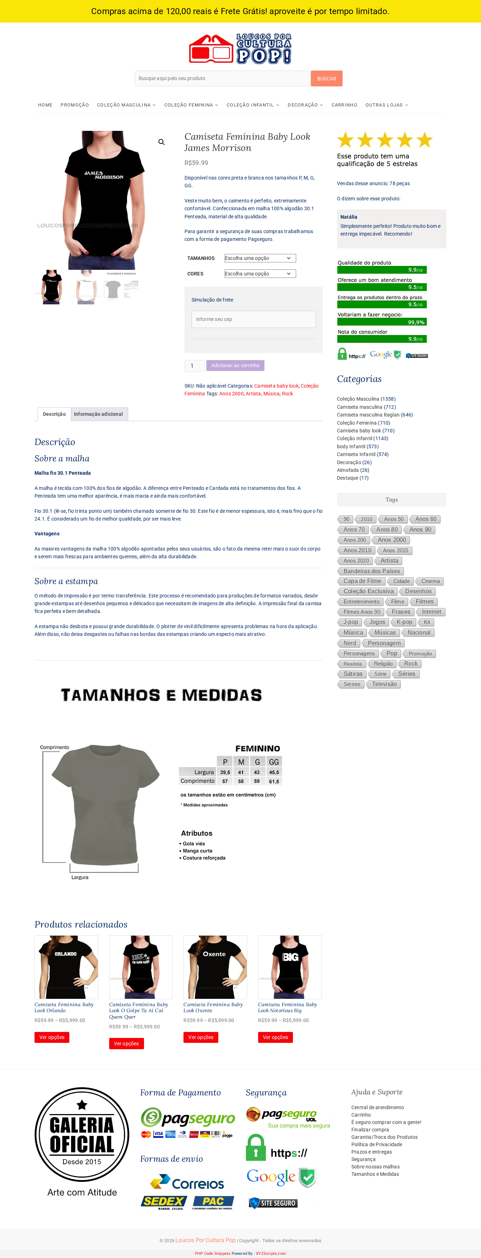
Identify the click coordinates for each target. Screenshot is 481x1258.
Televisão (384, 684)
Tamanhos (201, 258)
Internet (432, 612)
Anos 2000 (231, 393)
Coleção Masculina (124, 105)
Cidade (401, 581)
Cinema (430, 581)
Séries (407, 673)
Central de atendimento (377, 1107)
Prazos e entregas (371, 1152)
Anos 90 (420, 529)
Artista (253, 393)
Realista (353, 664)
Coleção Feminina (188, 105)
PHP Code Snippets (212, 1253)
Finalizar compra (370, 1129)
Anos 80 (387, 529)
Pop (392, 653)
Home (45, 105)
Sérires (352, 684)
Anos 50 (394, 519)
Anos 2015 (395, 550)
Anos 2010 (357, 550)
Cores (195, 273)
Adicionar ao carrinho (235, 365)
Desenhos (418, 591)
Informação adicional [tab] (98, 414)
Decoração (303, 105)
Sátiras (353, 673)
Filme (397, 601)
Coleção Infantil (250, 105)
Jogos (377, 622)
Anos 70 (354, 530)
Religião (383, 664)
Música (271, 393)
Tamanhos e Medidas (375, 1174)
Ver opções (51, 1037)
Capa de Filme (363, 581)
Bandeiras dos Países (372, 571)
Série (380, 674)
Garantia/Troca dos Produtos (384, 1137)
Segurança (363, 1159)
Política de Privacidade (376, 1144)
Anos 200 (355, 540)
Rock (287, 393)
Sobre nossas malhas (375, 1166)
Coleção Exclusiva (369, 591)
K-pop (404, 622)
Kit (427, 622)
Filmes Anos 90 (362, 612)
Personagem (384, 643)
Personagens (359, 653)
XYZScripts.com (271, 1253)
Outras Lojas (384, 105)
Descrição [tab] (54, 414)
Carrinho (344, 105)
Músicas (385, 633)
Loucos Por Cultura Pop (205, 1240)
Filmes (425, 601)
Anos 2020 (356, 561)
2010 (367, 519)
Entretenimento (362, 601)
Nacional (419, 632)
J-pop (351, 622)
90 (346, 519)
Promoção (75, 105)
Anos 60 (426, 519)
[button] (161, 142)
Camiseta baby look (276, 386)
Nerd (350, 643)
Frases (401, 611)
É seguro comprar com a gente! (386, 1122)
